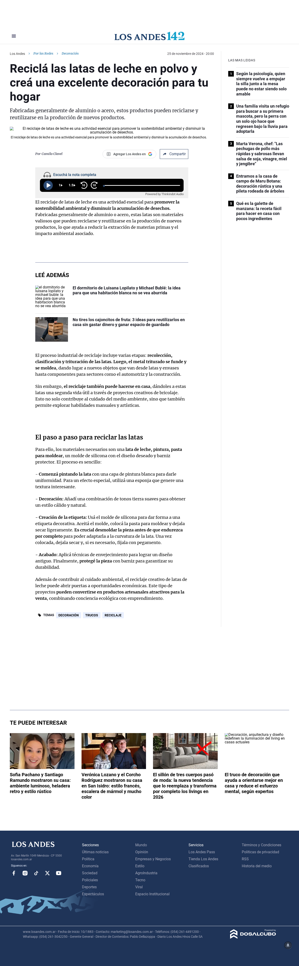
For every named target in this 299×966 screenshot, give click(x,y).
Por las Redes (43, 53)
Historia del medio (257, 866)
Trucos (91, 615)
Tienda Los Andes (203, 859)
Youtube (58, 873)
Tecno (140, 880)
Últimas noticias (95, 852)
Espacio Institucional (152, 894)
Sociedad (89, 873)
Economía (90, 866)
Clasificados (199, 866)
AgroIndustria (146, 873)
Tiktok (36, 873)
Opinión (141, 852)
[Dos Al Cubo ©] (253, 937)
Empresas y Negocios (153, 859)
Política (88, 859)
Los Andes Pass (202, 852)
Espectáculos (93, 894)
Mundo (141, 845)
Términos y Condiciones (261, 845)
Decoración (68, 615)
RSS (245, 859)
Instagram (25, 873)
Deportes (89, 887)
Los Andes (17, 54)
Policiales (90, 880)
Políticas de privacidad (260, 852)
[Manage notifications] (288, 945)
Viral (139, 887)
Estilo (139, 866)
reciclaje (113, 615)
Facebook (14, 873)
